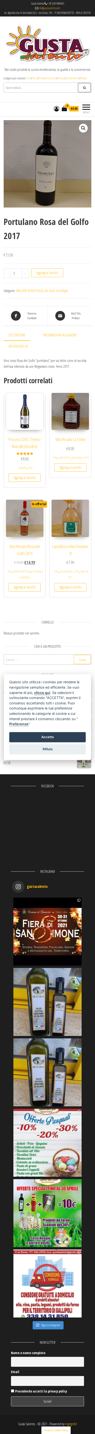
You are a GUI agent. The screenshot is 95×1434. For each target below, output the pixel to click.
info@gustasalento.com (49, 8)
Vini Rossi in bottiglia (56, 290)
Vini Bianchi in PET (69, 571)
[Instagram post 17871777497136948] (47, 1002)
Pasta (61, 78)
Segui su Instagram (50, 1325)
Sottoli (84, 78)
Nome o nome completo (28, 1353)
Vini (35, 78)
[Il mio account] (56, 108)
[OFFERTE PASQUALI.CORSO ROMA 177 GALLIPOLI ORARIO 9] (47, 1143)
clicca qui (42, 693)
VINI (18, 290)
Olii (28, 78)
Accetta (47, 737)
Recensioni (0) (18, 346)
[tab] (21, 335)
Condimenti (72, 78)
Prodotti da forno (48, 78)
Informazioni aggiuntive (60, 335)
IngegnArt (71, 1423)
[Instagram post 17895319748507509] (47, 932)
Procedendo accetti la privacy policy (40, 1391)
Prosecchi (22, 468)
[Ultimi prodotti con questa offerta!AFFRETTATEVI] (47, 1213)
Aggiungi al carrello (47, 272)
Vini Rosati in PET (80, 458)
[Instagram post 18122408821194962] (47, 1072)
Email (15, 1371)
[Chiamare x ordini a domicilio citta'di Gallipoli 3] (47, 1283)
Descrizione (17, 335)
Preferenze (18, 724)
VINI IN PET (64, 458)
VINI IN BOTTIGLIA (32, 290)
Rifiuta (48, 749)
